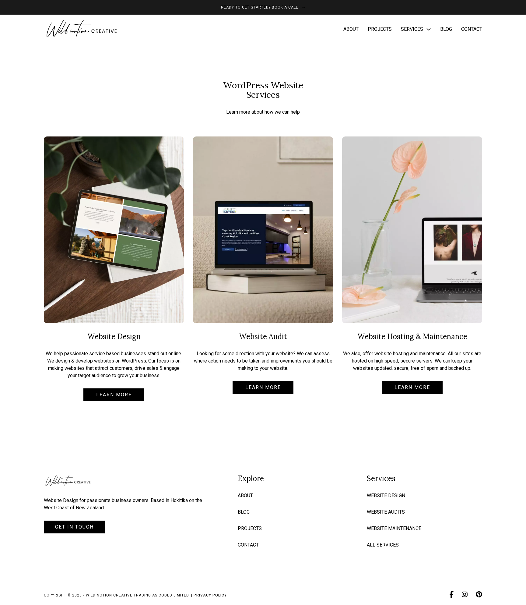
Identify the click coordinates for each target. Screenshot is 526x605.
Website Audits (386, 512)
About (351, 29)
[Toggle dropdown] (428, 29)
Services (412, 29)
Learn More (114, 395)
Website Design (386, 495)
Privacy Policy (210, 595)
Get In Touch (74, 527)
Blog (446, 29)
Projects (380, 29)
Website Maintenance (394, 528)
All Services (383, 545)
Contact (471, 29)
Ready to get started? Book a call (259, 7)
